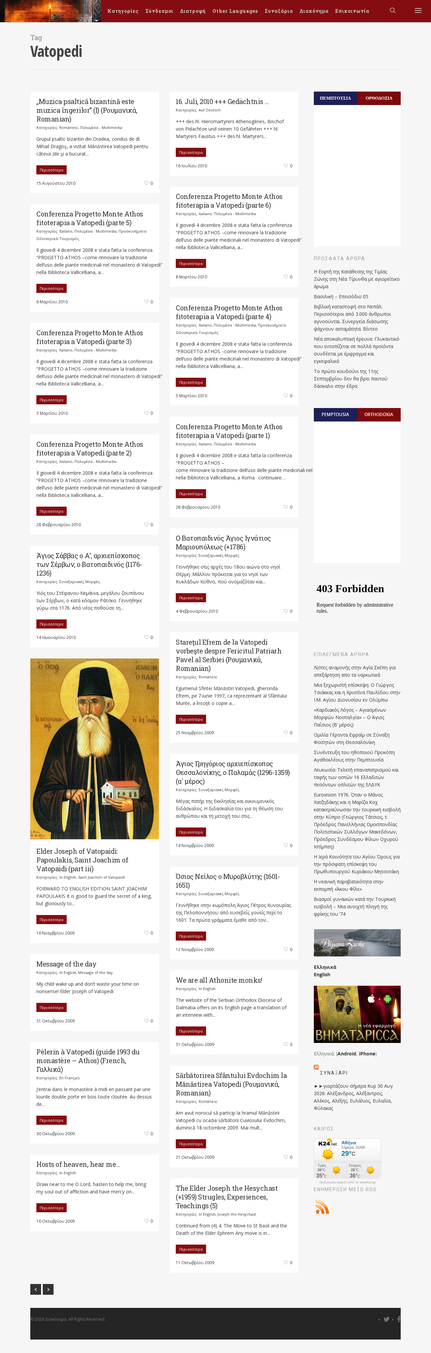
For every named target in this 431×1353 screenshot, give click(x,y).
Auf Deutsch (210, 109)
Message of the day (66, 963)
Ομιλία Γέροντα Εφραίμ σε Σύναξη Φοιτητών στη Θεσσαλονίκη (352, 738)
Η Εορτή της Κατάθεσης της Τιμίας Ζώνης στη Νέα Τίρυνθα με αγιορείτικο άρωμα (357, 279)
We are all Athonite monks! (219, 980)
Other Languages (235, 11)
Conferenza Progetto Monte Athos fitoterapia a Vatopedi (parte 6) (229, 200)
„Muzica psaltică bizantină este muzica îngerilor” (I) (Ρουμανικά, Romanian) (86, 110)
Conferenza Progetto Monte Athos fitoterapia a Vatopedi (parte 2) (89, 448)
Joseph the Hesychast (237, 1214)
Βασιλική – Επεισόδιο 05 (341, 296)
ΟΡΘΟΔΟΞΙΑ (379, 98)
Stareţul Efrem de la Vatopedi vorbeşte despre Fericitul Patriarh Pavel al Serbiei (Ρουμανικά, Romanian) (228, 655)
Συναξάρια (279, 11)
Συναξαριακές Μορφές (219, 555)
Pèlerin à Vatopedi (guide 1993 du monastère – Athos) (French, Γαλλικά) (88, 1060)
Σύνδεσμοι (159, 11)
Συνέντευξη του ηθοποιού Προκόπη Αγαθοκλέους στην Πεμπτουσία (354, 756)
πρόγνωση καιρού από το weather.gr (347, 1182)
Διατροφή (193, 11)
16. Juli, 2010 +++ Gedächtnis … (222, 101)
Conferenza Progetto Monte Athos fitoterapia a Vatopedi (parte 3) (89, 337)
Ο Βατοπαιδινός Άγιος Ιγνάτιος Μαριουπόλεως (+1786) (223, 542)
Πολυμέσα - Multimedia (101, 127)
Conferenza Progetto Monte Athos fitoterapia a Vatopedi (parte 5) (89, 218)
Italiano (205, 213)
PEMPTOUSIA (335, 414)
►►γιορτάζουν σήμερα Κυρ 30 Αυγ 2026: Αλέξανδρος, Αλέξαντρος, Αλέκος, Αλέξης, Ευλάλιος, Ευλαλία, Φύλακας (353, 1097)
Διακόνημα (314, 11)
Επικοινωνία (352, 11)
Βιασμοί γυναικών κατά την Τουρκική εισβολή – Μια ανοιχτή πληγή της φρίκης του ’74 (355, 906)
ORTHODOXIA (378, 414)
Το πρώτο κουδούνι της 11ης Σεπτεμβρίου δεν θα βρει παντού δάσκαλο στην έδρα (351, 378)
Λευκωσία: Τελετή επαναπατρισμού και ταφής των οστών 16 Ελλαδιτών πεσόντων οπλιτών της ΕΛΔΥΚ (356, 777)
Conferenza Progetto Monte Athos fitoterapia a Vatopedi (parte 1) (229, 431)
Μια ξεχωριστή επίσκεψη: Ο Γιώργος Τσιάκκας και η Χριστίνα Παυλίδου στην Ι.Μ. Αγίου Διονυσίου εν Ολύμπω (357, 692)
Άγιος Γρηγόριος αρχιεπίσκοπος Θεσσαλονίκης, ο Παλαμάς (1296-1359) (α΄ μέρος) (233, 772)
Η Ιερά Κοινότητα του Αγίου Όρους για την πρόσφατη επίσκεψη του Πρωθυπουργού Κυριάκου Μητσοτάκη (357, 864)
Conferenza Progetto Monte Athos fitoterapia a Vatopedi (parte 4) (229, 312)
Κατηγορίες (123, 11)
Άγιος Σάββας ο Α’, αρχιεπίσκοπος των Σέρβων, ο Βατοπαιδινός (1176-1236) (89, 564)
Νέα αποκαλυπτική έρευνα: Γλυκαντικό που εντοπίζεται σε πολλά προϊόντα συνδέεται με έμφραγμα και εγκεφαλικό (356, 350)
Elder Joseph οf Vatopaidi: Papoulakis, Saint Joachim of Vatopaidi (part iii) (82, 860)
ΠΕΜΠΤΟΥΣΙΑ (335, 98)
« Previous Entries (35, 1289)
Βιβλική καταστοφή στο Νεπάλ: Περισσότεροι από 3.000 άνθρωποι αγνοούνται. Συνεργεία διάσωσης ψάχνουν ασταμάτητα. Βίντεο (352, 317)
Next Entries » (48, 1289)
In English (67, 877)
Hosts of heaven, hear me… (78, 1164)
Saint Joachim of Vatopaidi (101, 877)
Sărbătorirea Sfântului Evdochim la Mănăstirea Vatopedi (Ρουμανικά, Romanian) (231, 1084)
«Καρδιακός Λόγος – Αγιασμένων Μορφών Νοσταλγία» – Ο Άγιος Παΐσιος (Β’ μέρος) (350, 717)
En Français (69, 1077)
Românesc (68, 127)
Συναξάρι (334, 1073)
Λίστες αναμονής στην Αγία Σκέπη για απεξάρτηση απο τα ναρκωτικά (355, 671)
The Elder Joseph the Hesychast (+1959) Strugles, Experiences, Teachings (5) (226, 1197)
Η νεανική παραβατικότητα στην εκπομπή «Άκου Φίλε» (349, 885)
